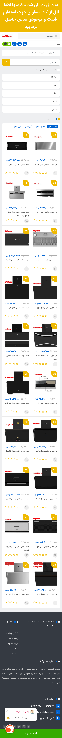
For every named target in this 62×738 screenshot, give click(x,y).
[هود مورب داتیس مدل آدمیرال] (17, 335)
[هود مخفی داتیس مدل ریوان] (45, 144)
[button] (25, 44)
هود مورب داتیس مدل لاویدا (46, 307)
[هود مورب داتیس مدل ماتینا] (45, 431)
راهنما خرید (13, 638)
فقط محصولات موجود (46, 70)
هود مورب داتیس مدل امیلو (18, 307)
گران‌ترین (28, 126)
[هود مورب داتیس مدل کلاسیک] (17, 431)
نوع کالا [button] (53, 77)
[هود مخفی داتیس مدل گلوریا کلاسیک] (17, 526)
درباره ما (15, 648)
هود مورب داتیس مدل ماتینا (46, 451)
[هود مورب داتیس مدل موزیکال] (17, 383)
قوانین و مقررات (11, 633)
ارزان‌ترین (17, 126)
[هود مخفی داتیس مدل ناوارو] (45, 383)
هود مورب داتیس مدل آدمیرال (17, 355)
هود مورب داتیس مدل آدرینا (46, 498)
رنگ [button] (55, 93)
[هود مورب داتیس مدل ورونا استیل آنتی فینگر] (17, 192)
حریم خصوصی (12, 643)
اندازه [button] (54, 101)
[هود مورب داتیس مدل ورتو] (45, 574)
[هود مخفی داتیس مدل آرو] (17, 144)
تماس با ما (14, 653)
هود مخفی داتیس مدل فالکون (17, 498)
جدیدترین (52, 126)
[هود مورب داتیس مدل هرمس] (17, 574)
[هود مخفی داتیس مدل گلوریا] (17, 240)
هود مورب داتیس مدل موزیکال (17, 403)
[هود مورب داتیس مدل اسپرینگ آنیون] (45, 335)
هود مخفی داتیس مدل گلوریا (17, 259)
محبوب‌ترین (40, 126)
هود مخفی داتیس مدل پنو (47, 546)
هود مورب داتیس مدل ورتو (47, 594)
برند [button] (55, 85)
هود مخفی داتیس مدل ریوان (46, 164)
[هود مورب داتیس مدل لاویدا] (45, 287)
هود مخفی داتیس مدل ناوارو (46, 403)
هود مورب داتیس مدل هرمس (17, 594)
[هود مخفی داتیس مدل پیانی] (45, 240)
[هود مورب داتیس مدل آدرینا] (45, 478)
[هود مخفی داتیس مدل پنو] (45, 526)
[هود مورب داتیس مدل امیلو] (17, 287)
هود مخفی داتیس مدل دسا (47, 212)
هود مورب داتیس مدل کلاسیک (17, 451)
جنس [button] (54, 109)
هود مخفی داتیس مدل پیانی (46, 259)
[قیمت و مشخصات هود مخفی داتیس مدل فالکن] (17, 478)
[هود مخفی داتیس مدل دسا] (45, 192)
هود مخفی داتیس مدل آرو (19, 164)
